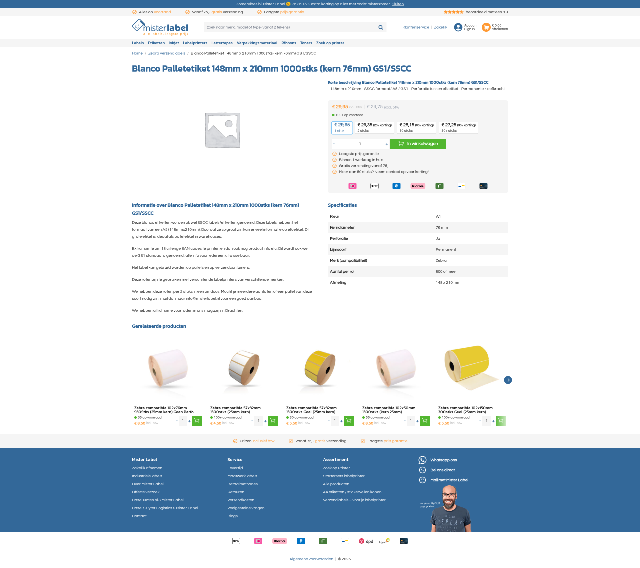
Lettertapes (222, 43)
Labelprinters (195, 43)
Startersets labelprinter (344, 476)
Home (137, 53)
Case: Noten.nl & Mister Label (158, 500)
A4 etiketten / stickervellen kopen (352, 492)
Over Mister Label (148, 484)
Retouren (236, 492)
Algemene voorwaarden (311, 559)
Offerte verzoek (146, 492)
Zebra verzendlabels (166, 53)
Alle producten (336, 484)
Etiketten (156, 43)
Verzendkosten (241, 500)
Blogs (233, 516)
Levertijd (235, 468)
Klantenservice (415, 27)
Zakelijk (440, 27)
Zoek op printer (330, 43)
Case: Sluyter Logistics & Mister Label (165, 508)
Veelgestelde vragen (246, 508)
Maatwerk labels (242, 476)
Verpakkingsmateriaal (257, 43)
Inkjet (174, 43)
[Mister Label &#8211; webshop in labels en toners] (160, 27)
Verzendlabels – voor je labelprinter (354, 500)
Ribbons (289, 43)
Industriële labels (147, 476)
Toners (306, 43)
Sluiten (398, 4)
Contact (139, 516)
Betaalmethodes (243, 484)
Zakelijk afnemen (147, 468)
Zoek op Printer (336, 468)
